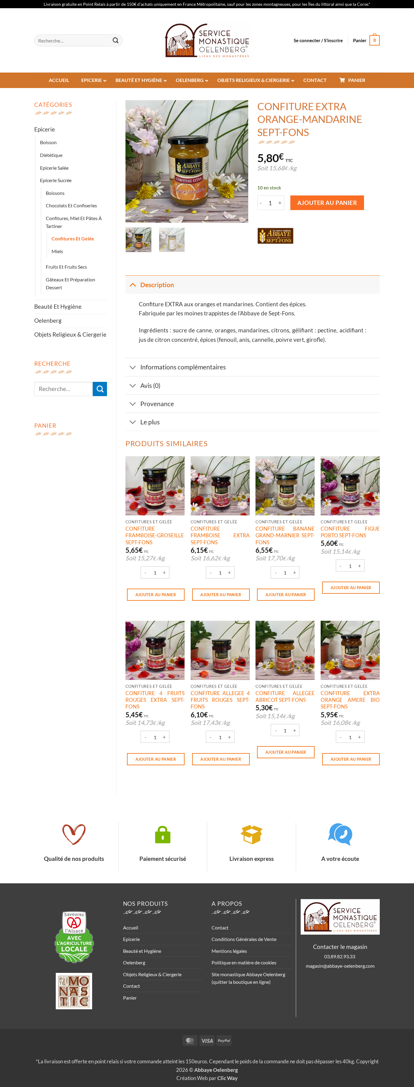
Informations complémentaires (183, 367)
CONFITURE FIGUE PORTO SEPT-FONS (350, 531)
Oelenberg (48, 320)
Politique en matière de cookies (244, 962)
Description (157, 284)
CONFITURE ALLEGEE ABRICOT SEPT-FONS (285, 696)
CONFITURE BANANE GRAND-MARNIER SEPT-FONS (285, 535)
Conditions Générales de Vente (244, 939)
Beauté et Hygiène (58, 306)
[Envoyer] (116, 40)
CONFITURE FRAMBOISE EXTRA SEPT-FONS (220, 535)
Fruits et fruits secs (66, 267)
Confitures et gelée (73, 238)
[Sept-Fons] (275, 236)
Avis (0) (150, 385)
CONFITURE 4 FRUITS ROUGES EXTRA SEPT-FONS (155, 700)
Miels (57, 251)
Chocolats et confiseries (71, 205)
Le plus (150, 422)
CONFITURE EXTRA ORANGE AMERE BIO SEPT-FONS (350, 700)
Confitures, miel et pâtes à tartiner (74, 222)
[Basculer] (132, 284)
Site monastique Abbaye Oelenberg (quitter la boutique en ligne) (248, 978)
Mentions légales (229, 951)
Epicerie (44, 129)
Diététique (51, 155)
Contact (131, 986)
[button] (318, 40)
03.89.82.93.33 (340, 956)
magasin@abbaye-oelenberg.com (340, 966)
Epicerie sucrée (56, 180)
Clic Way (227, 1078)
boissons (55, 193)
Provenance (157, 403)
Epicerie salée (54, 168)
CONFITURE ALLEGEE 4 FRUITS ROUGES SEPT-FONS (220, 700)
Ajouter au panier (327, 202)
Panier (130, 997)
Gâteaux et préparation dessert (70, 283)
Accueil (130, 927)
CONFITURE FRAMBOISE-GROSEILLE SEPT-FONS (154, 535)
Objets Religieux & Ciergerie (70, 334)
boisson (48, 142)
